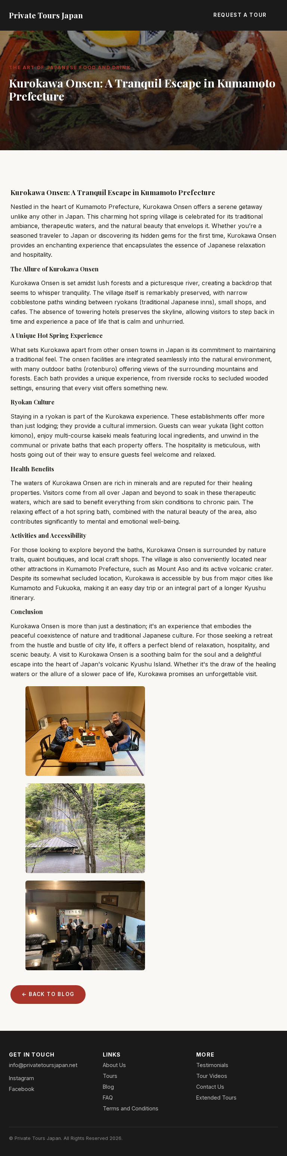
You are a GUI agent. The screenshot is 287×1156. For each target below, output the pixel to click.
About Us (114, 1065)
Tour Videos (211, 1076)
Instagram (21, 1078)
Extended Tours (216, 1097)
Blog (108, 1086)
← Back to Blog (48, 994)
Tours (110, 1076)
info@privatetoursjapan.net (43, 1065)
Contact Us (210, 1086)
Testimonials (212, 1065)
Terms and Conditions (130, 1108)
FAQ (108, 1097)
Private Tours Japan (46, 15)
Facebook (21, 1089)
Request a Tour (240, 15)
